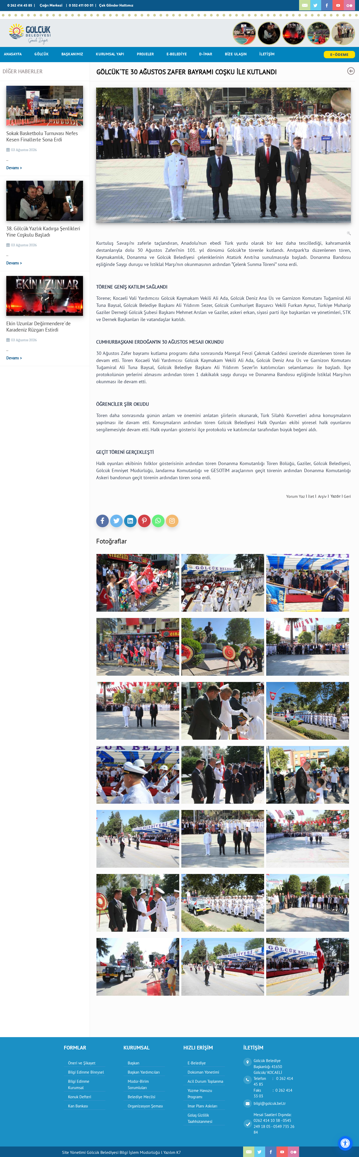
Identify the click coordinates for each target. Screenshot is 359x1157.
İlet (311, 496)
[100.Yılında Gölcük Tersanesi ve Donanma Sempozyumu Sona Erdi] (236, 15)
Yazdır (336, 496)
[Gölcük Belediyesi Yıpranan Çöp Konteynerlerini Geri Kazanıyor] (318, 15)
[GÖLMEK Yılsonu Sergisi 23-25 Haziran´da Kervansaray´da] (186, 15)
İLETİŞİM (267, 54)
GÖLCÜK (41, 54)
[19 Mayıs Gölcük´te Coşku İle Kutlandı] (293, 15)
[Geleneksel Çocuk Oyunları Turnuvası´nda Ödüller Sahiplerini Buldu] (205, 15)
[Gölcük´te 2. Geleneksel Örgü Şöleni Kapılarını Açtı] (343, 15)
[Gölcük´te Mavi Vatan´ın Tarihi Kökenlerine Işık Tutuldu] (243, 15)
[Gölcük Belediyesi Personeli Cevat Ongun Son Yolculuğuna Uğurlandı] (255, 15)
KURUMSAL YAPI (110, 54)
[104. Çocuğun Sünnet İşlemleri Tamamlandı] (28, 15)
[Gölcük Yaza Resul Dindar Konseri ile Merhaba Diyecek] (198, 15)
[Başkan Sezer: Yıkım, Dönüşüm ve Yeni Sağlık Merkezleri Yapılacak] (97, 15)
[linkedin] (130, 521)
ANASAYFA (13, 54)
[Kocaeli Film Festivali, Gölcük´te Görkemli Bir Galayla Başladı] (261, 15)
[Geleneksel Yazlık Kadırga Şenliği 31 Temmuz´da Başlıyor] (34, 15)
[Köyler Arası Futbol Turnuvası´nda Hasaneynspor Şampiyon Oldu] (161, 15)
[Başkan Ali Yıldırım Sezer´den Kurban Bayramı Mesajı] (280, 15)
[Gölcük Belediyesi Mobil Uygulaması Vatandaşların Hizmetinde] (217, 15)
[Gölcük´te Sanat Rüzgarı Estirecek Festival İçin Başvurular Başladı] (192, 15)
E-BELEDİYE (177, 54)
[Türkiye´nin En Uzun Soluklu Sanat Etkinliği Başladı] (104, 15)
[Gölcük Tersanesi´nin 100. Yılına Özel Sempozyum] (268, 15)
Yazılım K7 (172, 1152)
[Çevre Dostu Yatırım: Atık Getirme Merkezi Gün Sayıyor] (123, 15)
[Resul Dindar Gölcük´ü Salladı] (179, 15)
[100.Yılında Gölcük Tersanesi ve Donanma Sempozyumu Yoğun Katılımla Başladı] (249, 15)
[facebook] (102, 521)
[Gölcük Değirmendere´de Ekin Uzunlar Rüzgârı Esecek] (47, 15)
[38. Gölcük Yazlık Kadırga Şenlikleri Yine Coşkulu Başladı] (9, 15)
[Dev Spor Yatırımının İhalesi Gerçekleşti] (312, 15)
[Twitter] (116, 521)
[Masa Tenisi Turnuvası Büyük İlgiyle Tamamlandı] (306, 15)
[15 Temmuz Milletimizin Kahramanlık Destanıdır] (116, 15)
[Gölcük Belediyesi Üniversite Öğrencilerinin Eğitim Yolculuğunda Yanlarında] (230, 15)
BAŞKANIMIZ (72, 54)
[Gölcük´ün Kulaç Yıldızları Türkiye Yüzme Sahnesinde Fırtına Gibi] (135, 15)
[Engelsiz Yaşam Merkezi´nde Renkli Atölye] (325, 15)
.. (7, 159)
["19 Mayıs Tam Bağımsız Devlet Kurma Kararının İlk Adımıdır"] (299, 15)
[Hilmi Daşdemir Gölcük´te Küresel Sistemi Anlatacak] (337, 15)
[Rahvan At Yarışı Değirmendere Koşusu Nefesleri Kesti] (142, 15)
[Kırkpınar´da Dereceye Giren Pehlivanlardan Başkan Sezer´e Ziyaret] (148, 15)
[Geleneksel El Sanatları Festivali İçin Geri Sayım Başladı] (41, 15)
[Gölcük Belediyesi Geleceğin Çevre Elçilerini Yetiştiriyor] (211, 15)
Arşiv (322, 496)
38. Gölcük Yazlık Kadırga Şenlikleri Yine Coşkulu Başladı (43, 231)
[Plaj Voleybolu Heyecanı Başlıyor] (173, 15)
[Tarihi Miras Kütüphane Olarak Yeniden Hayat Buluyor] (154, 15)
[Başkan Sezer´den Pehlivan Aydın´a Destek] (91, 15)
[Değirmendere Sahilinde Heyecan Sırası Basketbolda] (66, 15)
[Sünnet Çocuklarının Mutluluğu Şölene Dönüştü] (53, 15)
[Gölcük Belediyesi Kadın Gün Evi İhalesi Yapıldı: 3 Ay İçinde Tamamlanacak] (167, 15)
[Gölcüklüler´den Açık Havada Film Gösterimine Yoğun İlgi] (85, 15)
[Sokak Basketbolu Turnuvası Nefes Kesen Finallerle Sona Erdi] (3, 15)
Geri (347, 496)
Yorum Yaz (295, 496)
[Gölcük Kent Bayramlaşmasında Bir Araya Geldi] (274, 15)
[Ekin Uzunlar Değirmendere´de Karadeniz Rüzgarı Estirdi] (15, 15)
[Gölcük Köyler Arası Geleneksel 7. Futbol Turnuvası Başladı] (224, 15)
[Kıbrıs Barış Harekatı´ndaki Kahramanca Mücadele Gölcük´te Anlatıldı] (72, 15)
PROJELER (145, 54)
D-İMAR (205, 54)
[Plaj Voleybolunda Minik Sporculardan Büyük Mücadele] (79, 15)
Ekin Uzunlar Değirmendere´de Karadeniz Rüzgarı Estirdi (38, 326)
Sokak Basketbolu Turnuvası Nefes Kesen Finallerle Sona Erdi (42, 136)
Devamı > (14, 167)
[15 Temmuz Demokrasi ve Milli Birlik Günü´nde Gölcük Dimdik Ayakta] (110, 15)
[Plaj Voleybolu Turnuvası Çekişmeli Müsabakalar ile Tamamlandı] (129, 15)
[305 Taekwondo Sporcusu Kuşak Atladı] (287, 15)
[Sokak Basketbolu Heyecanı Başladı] (22, 15)
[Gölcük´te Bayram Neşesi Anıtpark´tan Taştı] (356, 15)
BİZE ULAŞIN (236, 54)
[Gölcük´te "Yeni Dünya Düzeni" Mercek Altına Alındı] (331, 15)
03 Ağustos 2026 (24, 149)
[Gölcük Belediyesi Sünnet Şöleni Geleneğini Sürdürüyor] (60, 15)
